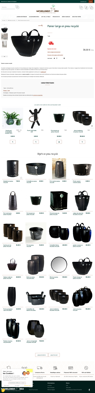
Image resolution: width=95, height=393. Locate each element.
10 (41, 213)
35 (41, 277)
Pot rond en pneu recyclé (55, 181)
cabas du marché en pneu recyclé (78, 213)
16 (18, 245)
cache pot (43, 71)
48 (41, 309)
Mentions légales (51, 389)
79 (41, 341)
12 (64, 213)
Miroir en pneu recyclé (54, 277)
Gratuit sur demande (55, 374)
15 (88, 213)
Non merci (6, 385)
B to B (91, 1)
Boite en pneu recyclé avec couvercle (31, 277)
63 (18, 341)
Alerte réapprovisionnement (54, 52)
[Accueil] (47, 9)
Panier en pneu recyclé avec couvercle (7, 341)
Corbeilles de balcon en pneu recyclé (31, 309)
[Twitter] (54, 58)
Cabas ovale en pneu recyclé (7, 277)
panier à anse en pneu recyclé (78, 245)
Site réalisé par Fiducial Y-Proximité (74, 389)
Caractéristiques (47, 83)
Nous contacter (51, 387)
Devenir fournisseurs (33, 389)
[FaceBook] (64, 58)
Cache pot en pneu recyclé (7, 245)
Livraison (50, 385)
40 (18, 309)
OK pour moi (27, 385)
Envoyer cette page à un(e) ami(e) (55, 55)
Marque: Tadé (6, 90)
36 (88, 277)
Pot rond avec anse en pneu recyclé (7, 213)
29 (64, 245)
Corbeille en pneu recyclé (32, 181)
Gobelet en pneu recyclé (8, 181)
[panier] (91, 7)
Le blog (30, 387)
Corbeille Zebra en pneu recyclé (54, 245)
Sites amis (68, 387)
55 (64, 309)
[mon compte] (86, 7)
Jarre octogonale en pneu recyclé (32, 341)
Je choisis (17, 385)
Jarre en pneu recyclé (77, 309)
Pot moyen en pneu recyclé (31, 213)
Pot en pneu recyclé (30, 245)
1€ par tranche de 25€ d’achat (86, 374)
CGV (67, 385)
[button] (3, 390)
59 (88, 309)
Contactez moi (83, 1)
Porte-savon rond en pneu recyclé (77, 181)
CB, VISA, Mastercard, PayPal (70, 374)
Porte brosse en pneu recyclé (54, 213)
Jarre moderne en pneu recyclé (54, 309)
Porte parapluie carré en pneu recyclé (8, 309)
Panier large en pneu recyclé (63, 26)
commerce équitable (38, 95)
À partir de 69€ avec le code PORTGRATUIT (39, 375)
